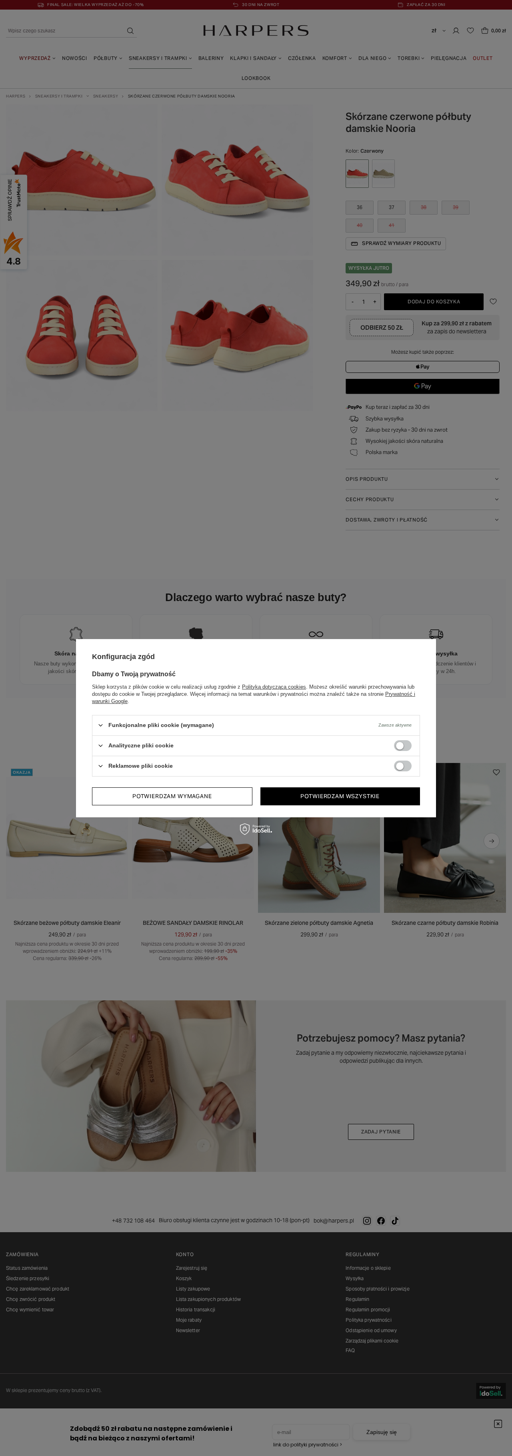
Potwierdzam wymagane (172, 796)
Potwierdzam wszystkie (340, 796)
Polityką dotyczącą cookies (274, 686)
